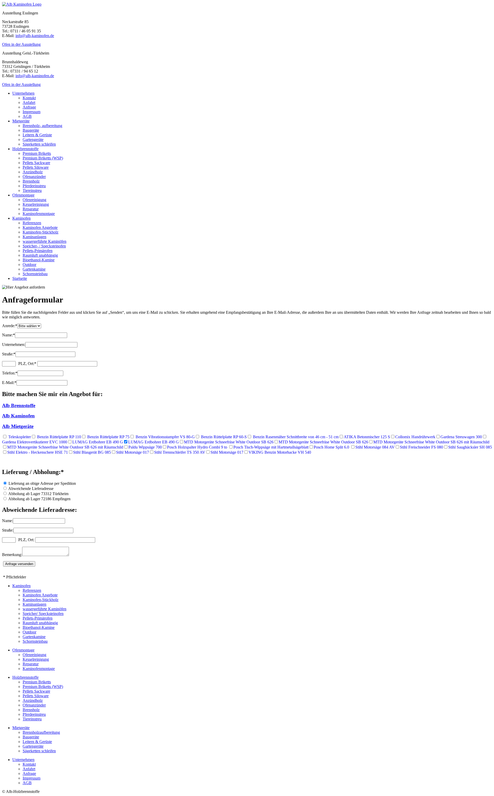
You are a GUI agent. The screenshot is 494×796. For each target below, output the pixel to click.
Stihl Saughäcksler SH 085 (470, 447)
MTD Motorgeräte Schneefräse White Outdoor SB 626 (229, 442)
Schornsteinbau (35, 274)
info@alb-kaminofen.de (34, 35)
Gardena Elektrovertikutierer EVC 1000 (34, 442)
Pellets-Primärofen (37, 250)
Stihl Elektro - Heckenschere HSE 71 (37, 452)
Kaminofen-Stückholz (40, 232)
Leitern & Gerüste (37, 135)
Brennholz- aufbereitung (42, 125)
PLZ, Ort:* (27, 363)
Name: (7, 520)
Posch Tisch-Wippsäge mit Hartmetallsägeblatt (270, 447)
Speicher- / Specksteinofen (44, 246)
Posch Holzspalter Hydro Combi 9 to (197, 447)
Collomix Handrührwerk (415, 437)
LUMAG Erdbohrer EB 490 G (97, 442)
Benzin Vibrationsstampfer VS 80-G (165, 437)
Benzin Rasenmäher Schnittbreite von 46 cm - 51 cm (295, 437)
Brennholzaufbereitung (41, 732)
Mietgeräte (21, 121)
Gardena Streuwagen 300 (461, 437)
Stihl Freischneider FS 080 (421, 447)
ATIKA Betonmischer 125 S (367, 437)
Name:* (8, 335)
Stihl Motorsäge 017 (132, 452)
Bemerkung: (12, 554)
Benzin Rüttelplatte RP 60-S (223, 437)
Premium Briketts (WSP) (43, 158)
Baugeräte (31, 130)
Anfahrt (29, 102)
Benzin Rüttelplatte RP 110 (58, 437)
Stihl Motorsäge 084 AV (375, 447)
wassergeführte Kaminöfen (44, 241)
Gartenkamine (34, 269)
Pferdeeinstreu (34, 186)
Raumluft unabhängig (40, 255)
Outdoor (29, 264)
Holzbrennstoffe (25, 149)
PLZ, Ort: (26, 540)
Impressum (31, 112)
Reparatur (31, 209)
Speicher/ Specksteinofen (43, 613)
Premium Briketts (37, 153)
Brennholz (31, 181)
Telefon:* (9, 373)
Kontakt (29, 98)
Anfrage (29, 107)
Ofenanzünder (34, 176)
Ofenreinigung (34, 200)
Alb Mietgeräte (17, 426)
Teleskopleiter (19, 437)
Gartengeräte (33, 139)
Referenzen (32, 223)
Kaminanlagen (34, 237)
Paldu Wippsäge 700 (145, 447)
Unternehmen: (13, 344)
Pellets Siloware (36, 167)
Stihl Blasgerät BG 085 (92, 452)
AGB (27, 116)
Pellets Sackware (36, 162)
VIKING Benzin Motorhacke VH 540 (280, 452)
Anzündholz (33, 172)
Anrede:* (9, 326)
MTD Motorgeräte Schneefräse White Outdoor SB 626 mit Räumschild (431, 442)
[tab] (247, 405)
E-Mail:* (9, 382)
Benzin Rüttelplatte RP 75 (107, 437)
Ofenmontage (23, 195)
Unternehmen (23, 93)
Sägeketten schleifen (39, 144)
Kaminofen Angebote (40, 227)
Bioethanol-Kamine (39, 260)
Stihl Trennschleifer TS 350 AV (179, 452)
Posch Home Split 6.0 (332, 447)
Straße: (7, 530)
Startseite (19, 278)
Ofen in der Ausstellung (21, 44)
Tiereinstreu (32, 190)
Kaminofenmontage (39, 213)
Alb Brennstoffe (18, 405)
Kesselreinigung (36, 204)
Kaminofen (21, 218)
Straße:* (8, 354)
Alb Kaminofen (18, 415)
